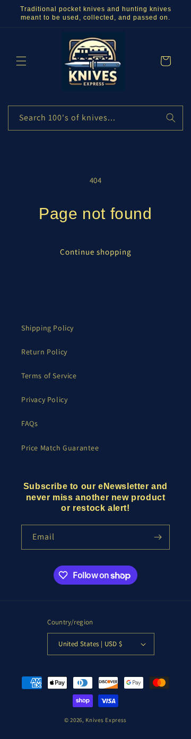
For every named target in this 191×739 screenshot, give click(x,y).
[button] (21, 61)
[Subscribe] (157, 537)
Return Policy (44, 352)
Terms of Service (49, 375)
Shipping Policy (47, 328)
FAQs (29, 423)
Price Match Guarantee (60, 448)
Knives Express (106, 720)
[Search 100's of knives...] (171, 117)
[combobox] (95, 118)
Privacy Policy (44, 399)
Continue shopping (96, 252)
